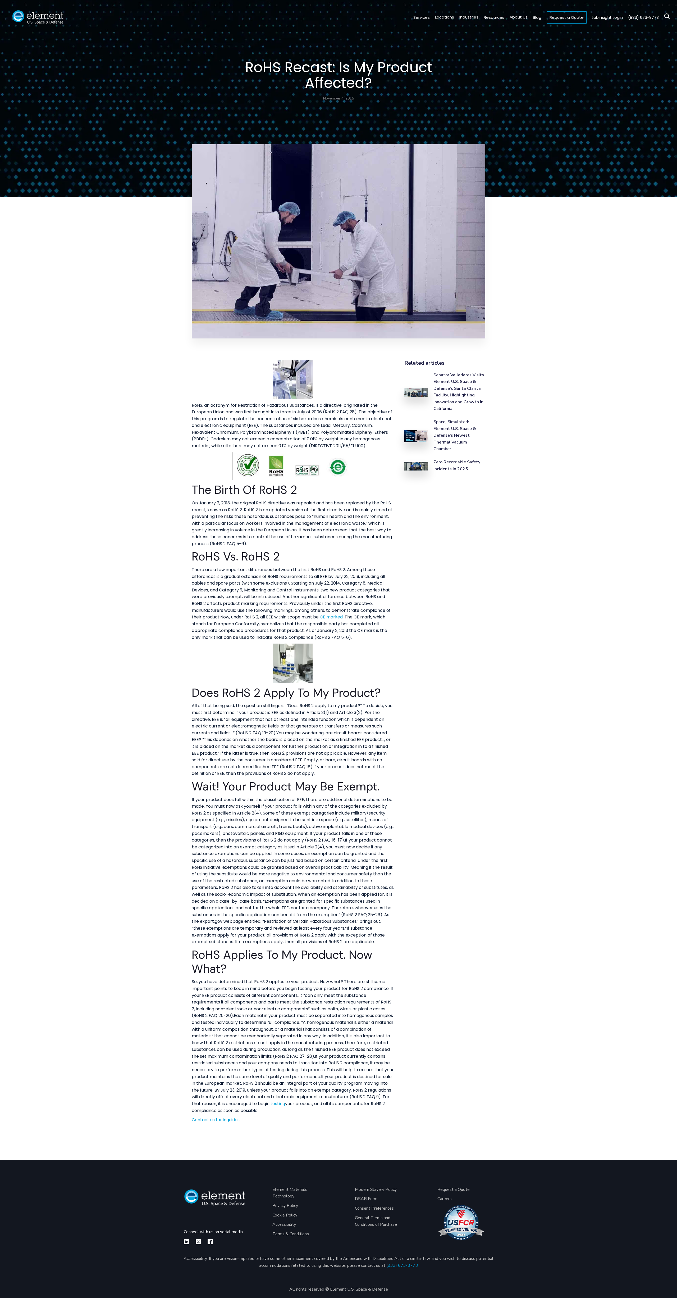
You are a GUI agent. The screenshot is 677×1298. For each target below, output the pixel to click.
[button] (444, 17)
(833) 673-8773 (402, 1265)
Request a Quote (567, 17)
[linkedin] (186, 1241)
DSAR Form (366, 1199)
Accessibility (284, 1224)
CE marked (331, 617)
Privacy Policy (285, 1206)
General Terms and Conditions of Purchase (376, 1221)
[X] (198, 1241)
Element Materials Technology (289, 1193)
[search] (665, 17)
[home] (37, 17)
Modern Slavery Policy (376, 1189)
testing (278, 1104)
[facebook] (210, 1241)
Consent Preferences (374, 1208)
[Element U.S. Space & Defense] (215, 1200)
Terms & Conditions (290, 1234)
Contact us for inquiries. (216, 1120)
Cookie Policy (284, 1215)
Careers (444, 1199)
